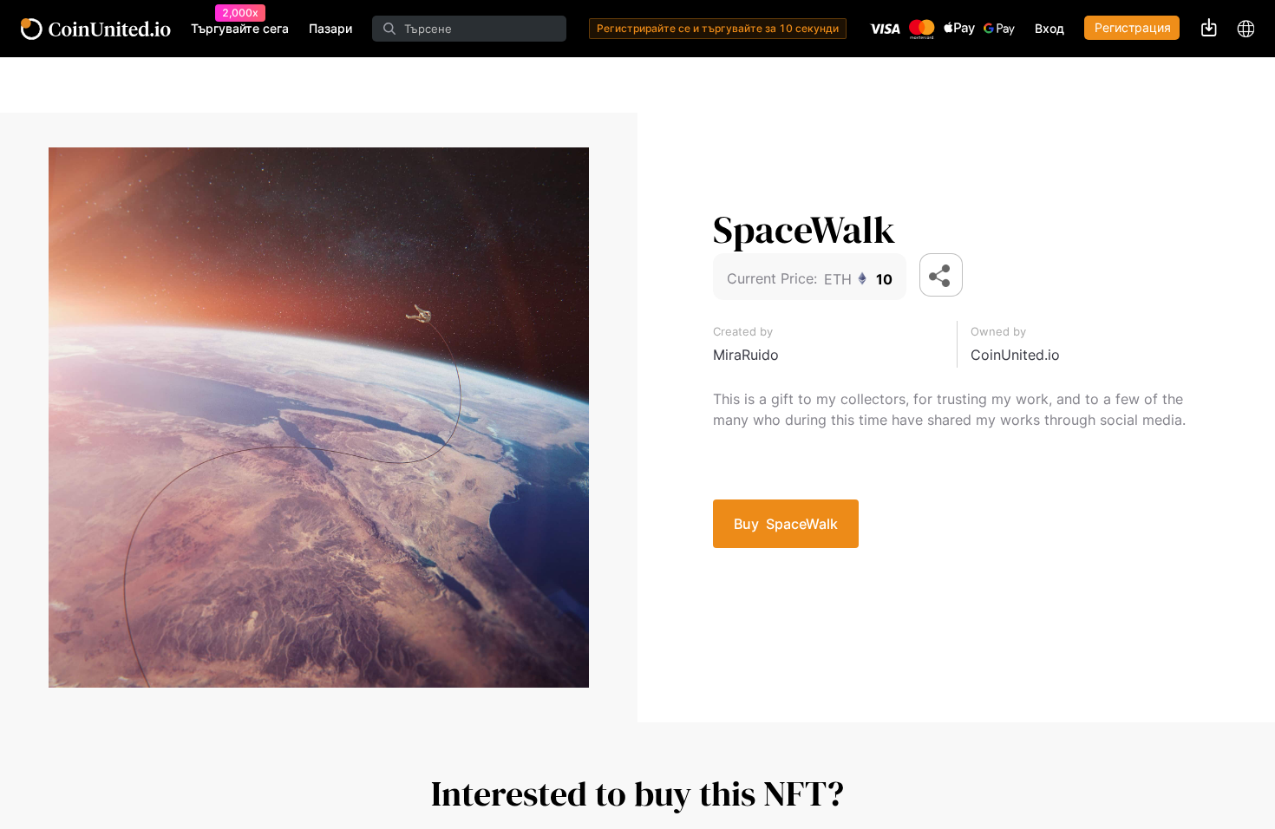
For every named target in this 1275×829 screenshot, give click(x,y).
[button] (941, 275)
